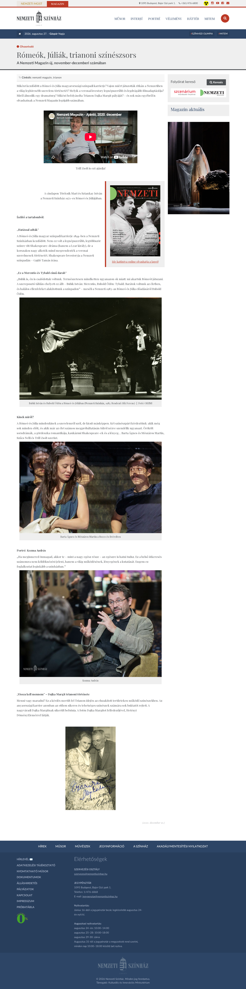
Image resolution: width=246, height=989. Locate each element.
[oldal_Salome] (198, 168)
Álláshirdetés (27, 883)
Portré (154, 18)
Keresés (217, 82)
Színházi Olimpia (202, 34)
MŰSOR (119, 18)
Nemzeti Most (31, 4)
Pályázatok (25, 889)
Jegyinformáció (111, 846)
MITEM (209, 18)
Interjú (137, 18)
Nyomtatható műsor (32, 871)
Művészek (82, 846)
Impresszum (25, 901)
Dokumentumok (29, 877)
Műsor (60, 846)
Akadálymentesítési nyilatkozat (182, 846)
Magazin (57, 4)
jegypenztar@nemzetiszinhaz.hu (100, 896)
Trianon (57, 77)
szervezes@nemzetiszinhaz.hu (90, 874)
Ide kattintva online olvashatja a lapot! (135, 261)
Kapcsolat (24, 895)
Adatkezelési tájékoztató (36, 865)
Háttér (193, 18)
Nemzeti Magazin (42, 77)
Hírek (42, 846)
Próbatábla (25, 907)
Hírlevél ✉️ (25, 859)
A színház (140, 846)
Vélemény (174, 18)
